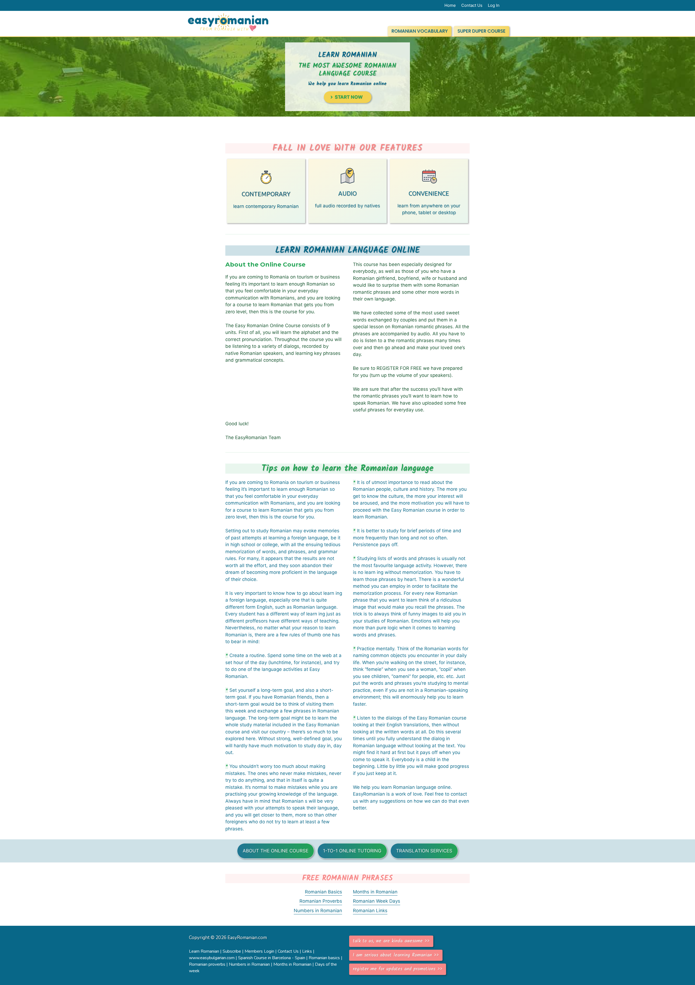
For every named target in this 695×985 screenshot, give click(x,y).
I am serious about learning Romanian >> (396, 955)
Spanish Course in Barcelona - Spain (271, 958)
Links (307, 951)
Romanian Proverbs (320, 901)
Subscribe (232, 951)
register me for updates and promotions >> (397, 969)
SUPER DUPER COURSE (481, 31)
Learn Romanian (204, 951)
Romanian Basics (323, 892)
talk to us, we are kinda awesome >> (391, 941)
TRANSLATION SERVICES (424, 850)
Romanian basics (324, 958)
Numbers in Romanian (318, 910)
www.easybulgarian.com (212, 958)
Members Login (259, 951)
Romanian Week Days (376, 901)
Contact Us (288, 951)
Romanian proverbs (207, 964)
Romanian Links (370, 910)
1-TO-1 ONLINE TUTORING (352, 850)
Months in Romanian (375, 892)
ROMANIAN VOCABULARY (419, 31)
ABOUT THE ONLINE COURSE (275, 850)
